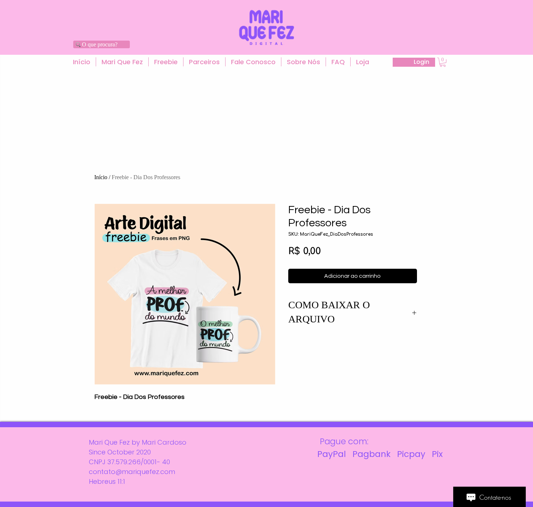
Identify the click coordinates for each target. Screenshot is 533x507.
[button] (122, 61)
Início (100, 177)
